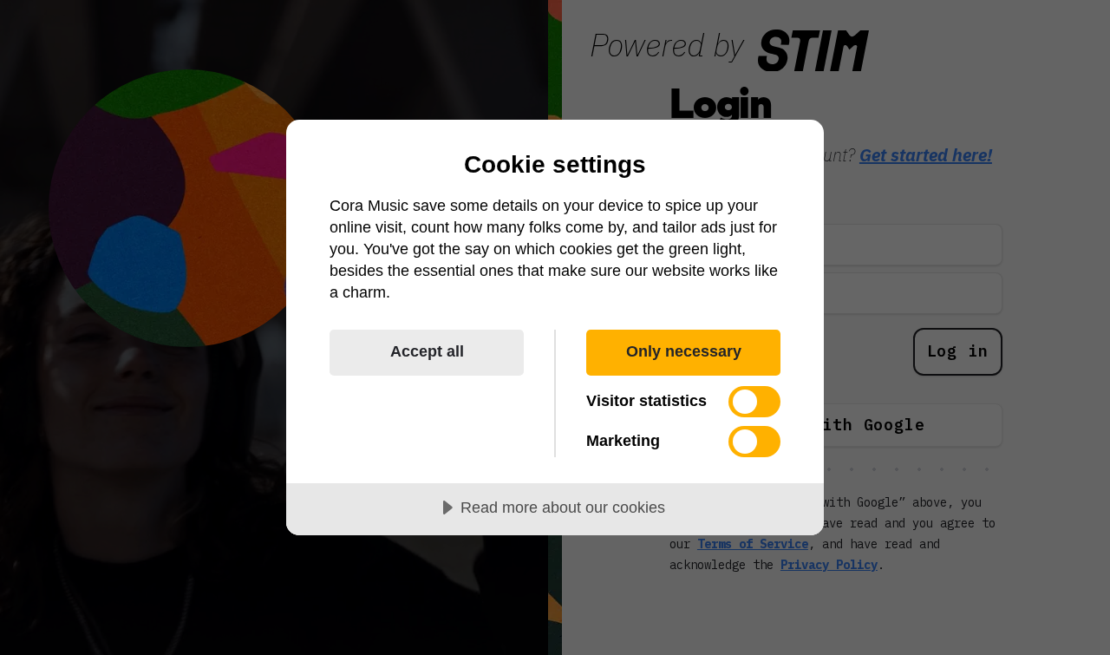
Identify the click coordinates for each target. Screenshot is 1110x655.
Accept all (427, 351)
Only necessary (683, 351)
